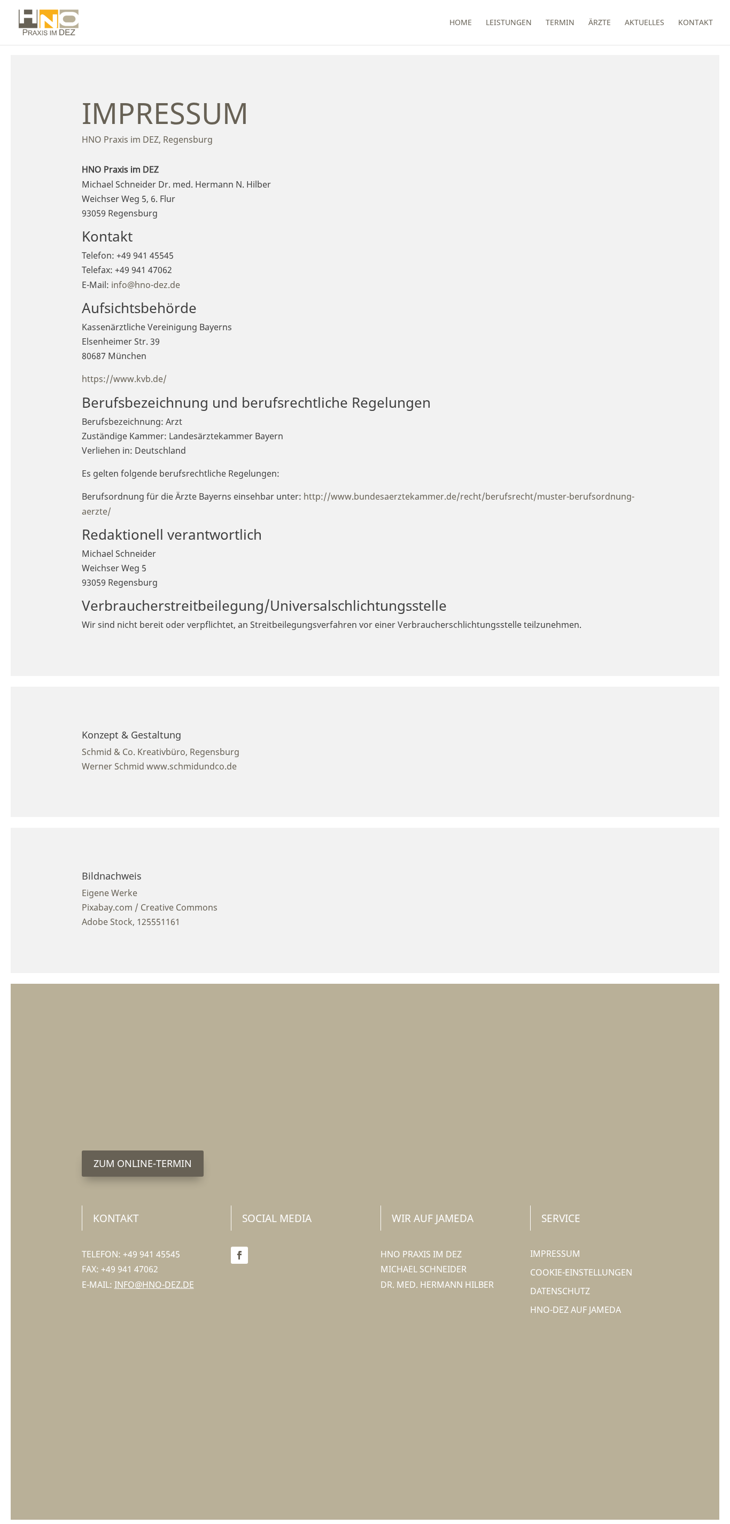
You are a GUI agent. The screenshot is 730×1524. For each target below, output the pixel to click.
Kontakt (695, 23)
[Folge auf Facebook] (239, 1255)
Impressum (555, 1253)
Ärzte (599, 23)
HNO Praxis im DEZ (421, 1254)
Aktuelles (644, 23)
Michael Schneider (423, 1269)
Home (460, 23)
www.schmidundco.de (191, 766)
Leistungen (509, 23)
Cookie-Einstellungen (581, 1272)
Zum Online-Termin (143, 1163)
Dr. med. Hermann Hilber (437, 1284)
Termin (560, 23)
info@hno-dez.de (145, 285)
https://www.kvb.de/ (124, 379)
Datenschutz (560, 1291)
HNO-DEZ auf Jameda (575, 1310)
